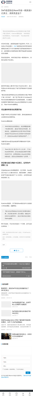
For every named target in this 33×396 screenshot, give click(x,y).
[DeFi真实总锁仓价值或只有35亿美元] (6, 313)
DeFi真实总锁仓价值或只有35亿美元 (21, 312)
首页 (2, 6)
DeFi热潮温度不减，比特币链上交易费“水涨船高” (21, 303)
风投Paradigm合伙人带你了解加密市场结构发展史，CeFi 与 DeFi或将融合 (16, 321)
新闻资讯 (21, 16)
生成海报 (5, 257)
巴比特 (3, 16)
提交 (28, 372)
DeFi (15, 46)
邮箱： (5, 362)
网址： (5, 366)
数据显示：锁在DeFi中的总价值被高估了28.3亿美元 (15, 289)
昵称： (5, 358)
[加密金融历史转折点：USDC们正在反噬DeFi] (6, 336)
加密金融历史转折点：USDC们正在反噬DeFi (22, 335)
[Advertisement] (16, 23)
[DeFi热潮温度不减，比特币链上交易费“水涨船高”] (6, 304)
